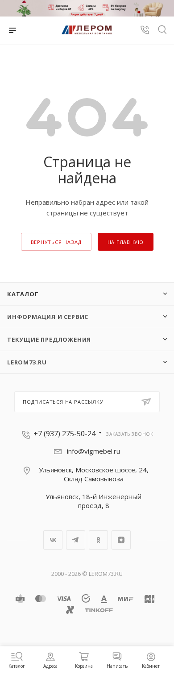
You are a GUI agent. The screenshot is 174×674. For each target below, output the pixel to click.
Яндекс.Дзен (121, 540)
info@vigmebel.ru (93, 451)
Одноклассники (98, 540)
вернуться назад (56, 242)
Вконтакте (52, 540)
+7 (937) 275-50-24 (64, 433)
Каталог (23, 294)
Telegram (75, 540)
